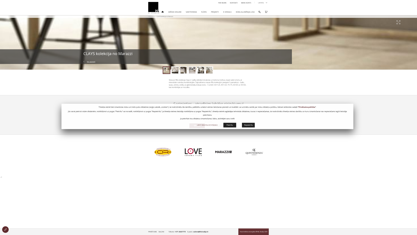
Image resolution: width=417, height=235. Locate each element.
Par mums (222, 3)
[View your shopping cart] (267, 12)
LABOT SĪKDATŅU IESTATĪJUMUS (207, 125)
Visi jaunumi (91, 62)
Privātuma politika (307, 107)
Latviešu (261, 3)
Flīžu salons (151, 16)
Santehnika (191, 12)
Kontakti (234, 3)
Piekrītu (230, 125)
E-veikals (227, 12)
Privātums (152, 232)
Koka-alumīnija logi (245, 12)
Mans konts (246, 3)
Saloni (161, 232)
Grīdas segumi (174, 12)
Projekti (215, 12)
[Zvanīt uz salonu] (5, 229)
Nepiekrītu (248, 125)
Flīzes (204, 12)
